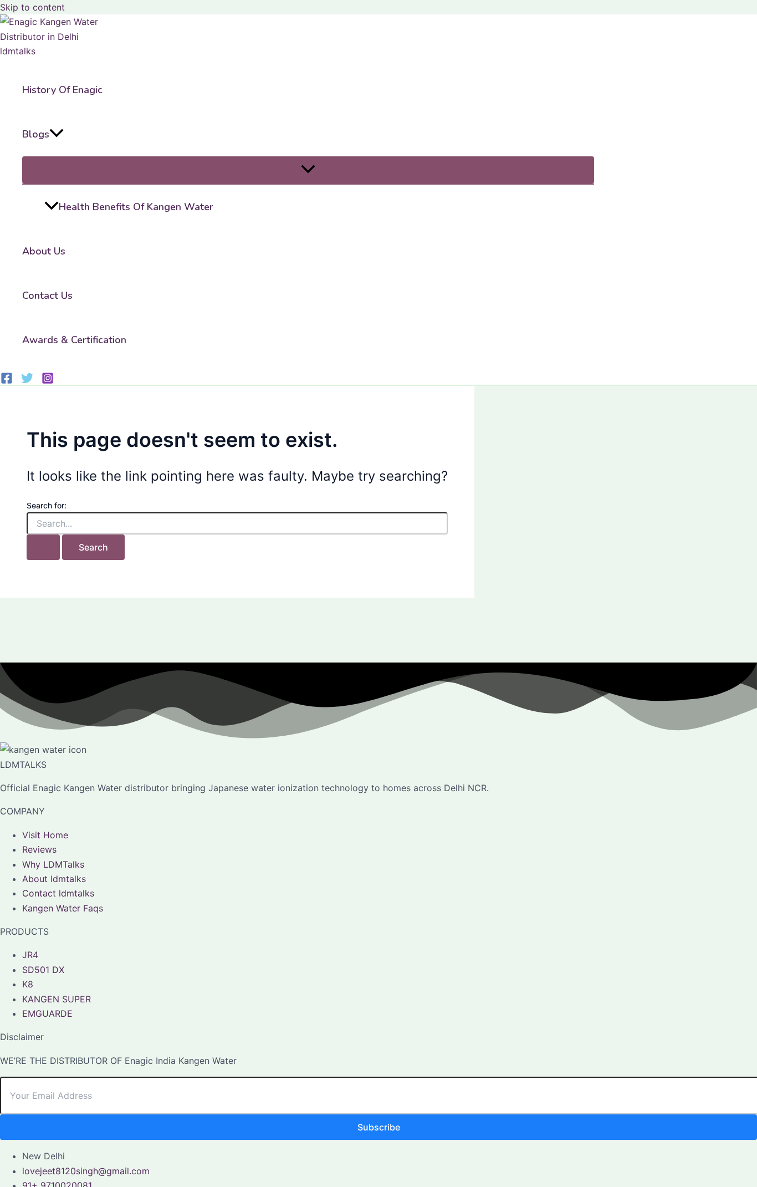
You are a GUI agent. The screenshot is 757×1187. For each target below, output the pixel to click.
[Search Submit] (43, 547)
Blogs (35, 134)
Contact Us (47, 295)
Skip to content (32, 7)
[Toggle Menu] (308, 170)
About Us (43, 251)
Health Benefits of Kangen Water (136, 206)
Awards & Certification (74, 340)
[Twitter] (27, 381)
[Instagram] (47, 381)
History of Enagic (62, 89)
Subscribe (378, 1127)
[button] (56, 134)
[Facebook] (6, 381)
